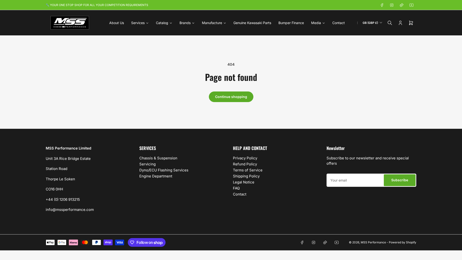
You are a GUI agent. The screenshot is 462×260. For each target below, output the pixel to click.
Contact (239, 194)
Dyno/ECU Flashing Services (163, 170)
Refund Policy (245, 164)
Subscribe (399, 180)
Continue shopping (231, 97)
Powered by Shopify (402, 242)
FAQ (236, 188)
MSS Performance (374, 242)
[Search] (390, 23)
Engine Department (155, 176)
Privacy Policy (245, 158)
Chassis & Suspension (158, 158)
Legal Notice (243, 182)
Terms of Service (248, 170)
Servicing (147, 164)
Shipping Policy (246, 176)
